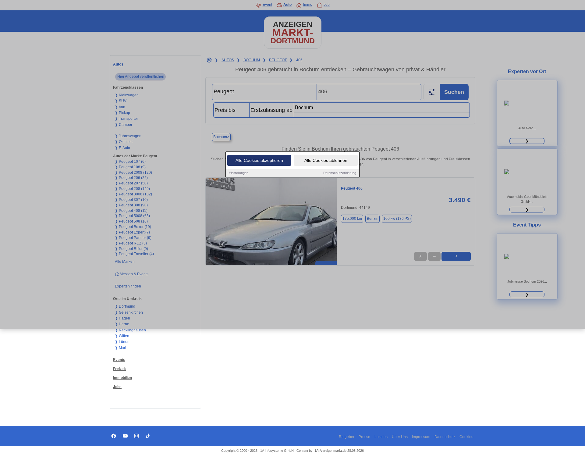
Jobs (117, 387)
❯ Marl (120, 348)
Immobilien (122, 378)
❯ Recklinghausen (130, 330)
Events (119, 360)
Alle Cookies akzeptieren (259, 160)
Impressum (421, 437)
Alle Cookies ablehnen (325, 160)
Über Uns (400, 437)
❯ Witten (122, 336)
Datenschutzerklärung (339, 173)
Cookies (466, 437)
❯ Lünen (122, 342)
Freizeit (119, 369)
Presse (364, 437)
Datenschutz (444, 437)
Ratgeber (346, 437)
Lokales (381, 437)
